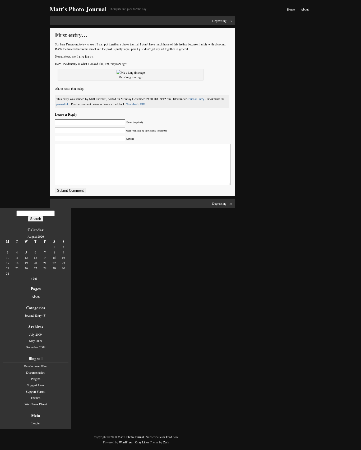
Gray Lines (142, 442)
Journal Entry (195, 99)
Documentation (35, 372)
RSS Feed (165, 437)
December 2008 (35, 347)
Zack (166, 442)
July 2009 (35, 334)
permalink (63, 104)
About (305, 9)
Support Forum (35, 391)
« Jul (34, 278)
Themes (35, 398)
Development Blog (35, 366)
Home (291, 9)
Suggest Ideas (35, 385)
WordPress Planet (36, 404)
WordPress (126, 442)
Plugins (35, 379)
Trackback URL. (136, 104)
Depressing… (221, 20)
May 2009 (35, 341)
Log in (35, 423)
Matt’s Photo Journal (78, 8)
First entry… (71, 34)
